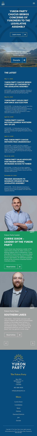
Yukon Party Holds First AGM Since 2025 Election (16, 101)
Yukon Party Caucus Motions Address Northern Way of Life (17, 122)
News (18, 408)
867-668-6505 (18, 387)
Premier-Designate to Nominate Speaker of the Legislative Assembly (16, 180)
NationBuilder (18, 432)
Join (18, 417)
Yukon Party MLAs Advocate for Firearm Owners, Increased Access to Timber (18, 161)
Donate (18, 420)
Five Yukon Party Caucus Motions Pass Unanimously (17, 140)
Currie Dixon (18, 402)
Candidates (18, 405)
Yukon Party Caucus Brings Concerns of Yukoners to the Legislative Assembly (18, 18)
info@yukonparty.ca (18, 391)
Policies (18, 411)
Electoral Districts (18, 414)
